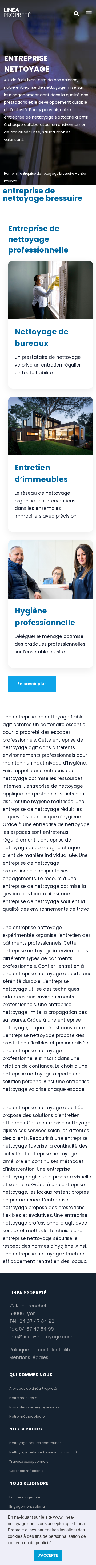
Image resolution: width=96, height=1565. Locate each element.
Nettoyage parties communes (35, 1442)
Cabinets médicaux (26, 1470)
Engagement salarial (27, 1506)
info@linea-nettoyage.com (41, 1337)
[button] (54, 1543)
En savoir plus (32, 683)
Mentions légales (28, 1357)
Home (9, 173)
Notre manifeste (23, 1397)
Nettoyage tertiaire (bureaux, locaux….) (43, 1452)
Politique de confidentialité (40, 1350)
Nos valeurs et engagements (34, 1407)
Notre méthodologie (27, 1416)
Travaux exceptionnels (28, 1461)
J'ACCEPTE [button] (48, 1555)
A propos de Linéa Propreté (33, 1388)
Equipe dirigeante (24, 1497)
